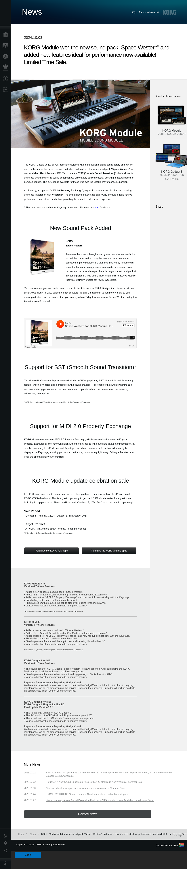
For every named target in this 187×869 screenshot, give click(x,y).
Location (6, 843)
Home (6, 34)
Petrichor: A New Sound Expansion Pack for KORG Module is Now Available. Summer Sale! (94, 782)
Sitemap (177, 835)
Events (6, 67)
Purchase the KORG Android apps (109, 550)
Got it (28, 854)
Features (6, 56)
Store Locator (6, 89)
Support (6, 78)
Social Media (6, 850)
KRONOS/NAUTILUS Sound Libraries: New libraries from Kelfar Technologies (87, 794)
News (6, 836)
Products (6, 45)
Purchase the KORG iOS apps (51, 550)
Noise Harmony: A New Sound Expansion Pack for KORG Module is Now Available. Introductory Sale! (100, 800)
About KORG (6, 863)
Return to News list (149, 12)
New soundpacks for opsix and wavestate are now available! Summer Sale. (85, 788)
